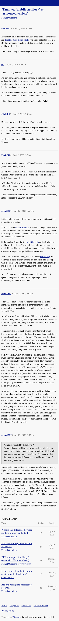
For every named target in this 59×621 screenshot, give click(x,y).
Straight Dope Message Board (14, 3)
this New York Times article (17, 40)
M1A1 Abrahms (22, 227)
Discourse (16, 617)
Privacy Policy (8, 611)
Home (4, 605)
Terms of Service (41, 605)
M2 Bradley (45, 256)
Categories (14, 605)
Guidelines (26, 605)
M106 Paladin (32, 242)
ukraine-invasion (24, 564)
